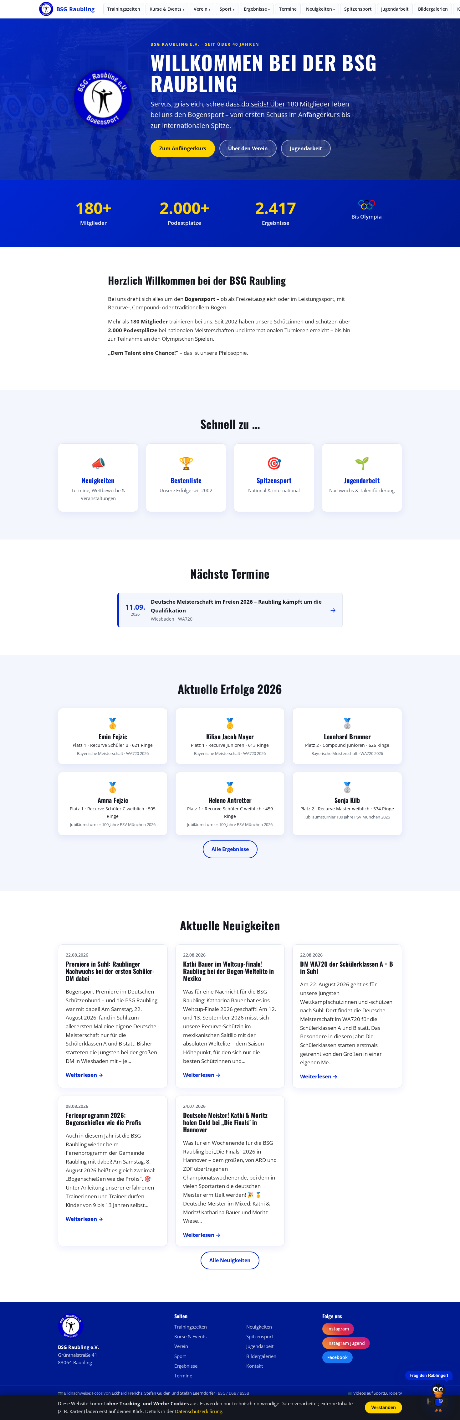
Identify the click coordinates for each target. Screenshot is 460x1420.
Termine (288, 9)
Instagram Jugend (346, 1343)
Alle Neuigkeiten (230, 1260)
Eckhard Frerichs (127, 1393)
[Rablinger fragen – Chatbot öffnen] (438, 1396)
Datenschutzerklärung (198, 1411)
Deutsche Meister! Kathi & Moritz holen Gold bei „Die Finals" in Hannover (225, 1122)
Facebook (337, 1357)
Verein (202, 9)
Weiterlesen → (84, 1074)
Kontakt (254, 1366)
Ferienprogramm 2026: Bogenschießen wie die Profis (103, 1118)
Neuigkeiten (320, 9)
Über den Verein (248, 148)
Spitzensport (358, 9)
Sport (227, 9)
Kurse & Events (167, 9)
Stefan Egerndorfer (197, 1393)
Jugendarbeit (395, 9)
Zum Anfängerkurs (182, 148)
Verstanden (383, 1407)
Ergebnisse (257, 9)
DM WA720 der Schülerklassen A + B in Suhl (346, 967)
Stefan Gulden (157, 1393)
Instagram (338, 1329)
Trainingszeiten (123, 9)
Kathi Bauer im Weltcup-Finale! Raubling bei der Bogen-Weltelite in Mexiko (228, 971)
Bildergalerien (433, 9)
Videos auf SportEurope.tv (377, 1393)
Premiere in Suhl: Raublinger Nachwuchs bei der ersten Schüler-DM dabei (110, 971)
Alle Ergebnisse (230, 849)
